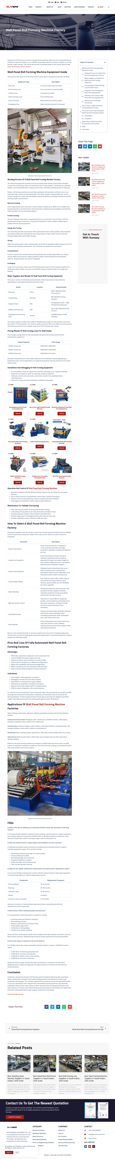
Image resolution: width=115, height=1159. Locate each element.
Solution (67, 7)
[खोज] (108, 7)
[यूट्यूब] (89, 1146)
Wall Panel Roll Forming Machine (45, 704)
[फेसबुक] (85, 1146)
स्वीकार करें (9, 1152)
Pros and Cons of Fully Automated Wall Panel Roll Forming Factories (93, 112)
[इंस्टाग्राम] (93, 1146)
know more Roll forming (15, 994)
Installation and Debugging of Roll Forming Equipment (94, 91)
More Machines (79, 7)
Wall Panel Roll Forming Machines (43, 488)
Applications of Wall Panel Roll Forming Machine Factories (92, 122)
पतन (17, 1152)
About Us (50, 7)
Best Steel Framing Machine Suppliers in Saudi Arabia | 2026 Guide (96, 1078)
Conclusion (85, 129)
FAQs (84, 126)
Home (30, 7)
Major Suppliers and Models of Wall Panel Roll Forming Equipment (94, 80)
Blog (59, 7)
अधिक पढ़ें (17, 413)
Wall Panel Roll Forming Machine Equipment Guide (92, 69)
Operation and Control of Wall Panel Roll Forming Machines (94, 96)
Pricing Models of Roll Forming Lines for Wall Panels (94, 86)
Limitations (88, 118)
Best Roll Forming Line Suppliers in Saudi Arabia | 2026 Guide (99, 196)
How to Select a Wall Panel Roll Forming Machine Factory (92, 107)
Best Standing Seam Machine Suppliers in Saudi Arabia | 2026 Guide (18, 1078)
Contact (91, 7)
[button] (46, 1007)
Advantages (88, 116)
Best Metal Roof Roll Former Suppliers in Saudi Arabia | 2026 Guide (44, 1078)
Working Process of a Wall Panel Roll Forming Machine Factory (95, 74)
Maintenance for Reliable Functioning (93, 102)
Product (38, 7)
